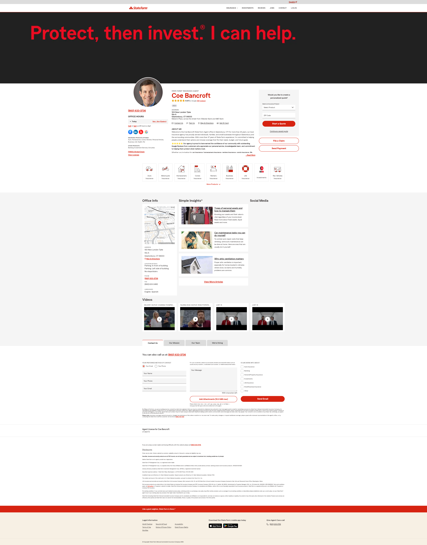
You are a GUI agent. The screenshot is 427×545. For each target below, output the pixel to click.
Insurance (231, 8)
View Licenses (133, 155)
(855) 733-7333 (180, 416)
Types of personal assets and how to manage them (228, 209)
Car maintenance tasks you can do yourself (229, 234)
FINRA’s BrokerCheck (136, 152)
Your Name (148, 373)
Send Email (262, 399)
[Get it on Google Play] (230, 526)
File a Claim (279, 141)
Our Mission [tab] (174, 343)
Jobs (272, 8)
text (135, 126)
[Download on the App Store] (215, 526)
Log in (294, 8)
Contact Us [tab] (153, 343)
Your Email (149, 366)
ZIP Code (267, 115)
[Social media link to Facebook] (130, 132)
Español (292, 2)
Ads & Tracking (147, 524)
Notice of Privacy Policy (163, 527)
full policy (150, 486)
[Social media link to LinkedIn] (135, 132)
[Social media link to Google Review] (146, 132)
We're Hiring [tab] (217, 343)
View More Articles (213, 282)
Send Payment (279, 148)
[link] (138, 8)
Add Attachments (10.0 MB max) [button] (213, 399)
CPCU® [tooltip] (174, 105)
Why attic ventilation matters (229, 259)
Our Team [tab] (196, 343)
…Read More (250, 155)
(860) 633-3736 (137, 110)
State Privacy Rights (181, 527)
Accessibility (179, 524)
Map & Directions (153, 259)
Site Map (145, 530)
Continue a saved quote (279, 131)
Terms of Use (146, 527)
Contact (283, 8)
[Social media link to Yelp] (141, 132)
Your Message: (196, 370)
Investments (247, 8)
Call (129, 126)
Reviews (261, 8)
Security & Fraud (161, 524)
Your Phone (162, 366)
